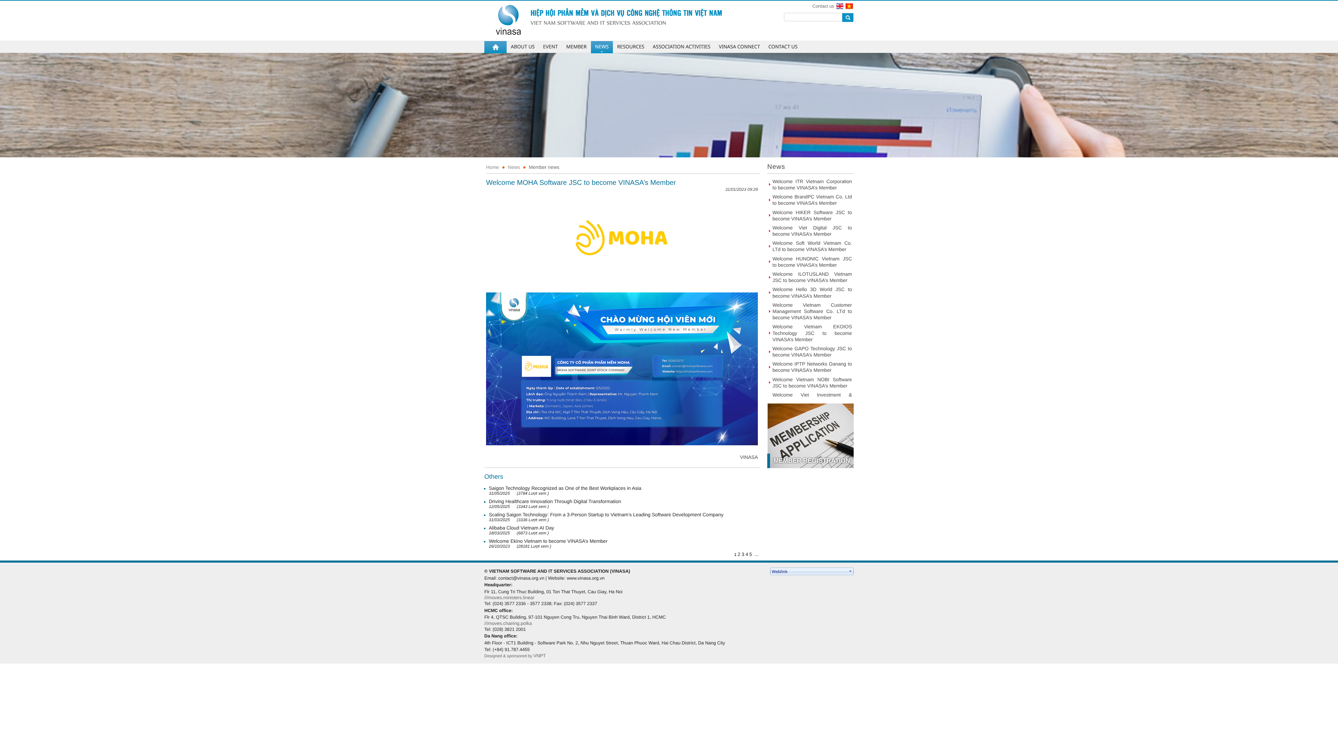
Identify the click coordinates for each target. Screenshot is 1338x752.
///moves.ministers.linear (509, 597)
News (514, 167)
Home (492, 167)
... (756, 554)
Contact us (823, 6)
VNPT (539, 655)
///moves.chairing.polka (508, 623)
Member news (544, 167)
